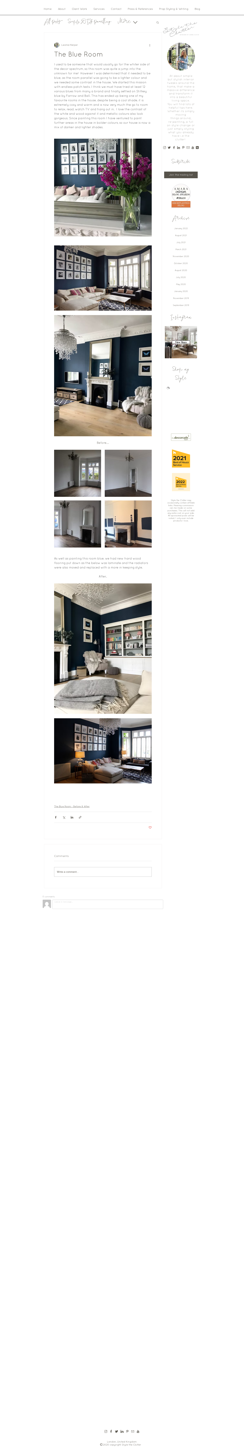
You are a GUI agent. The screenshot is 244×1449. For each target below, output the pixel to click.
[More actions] (150, 45)
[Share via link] (80, 817)
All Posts (52, 22)
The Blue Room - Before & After (72, 807)
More (124, 22)
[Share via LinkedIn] (72, 817)
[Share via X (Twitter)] (63, 817)
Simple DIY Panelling (89, 22)
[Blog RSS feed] (197, 147)
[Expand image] (77, 473)
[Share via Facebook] (55, 817)
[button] (157, 22)
